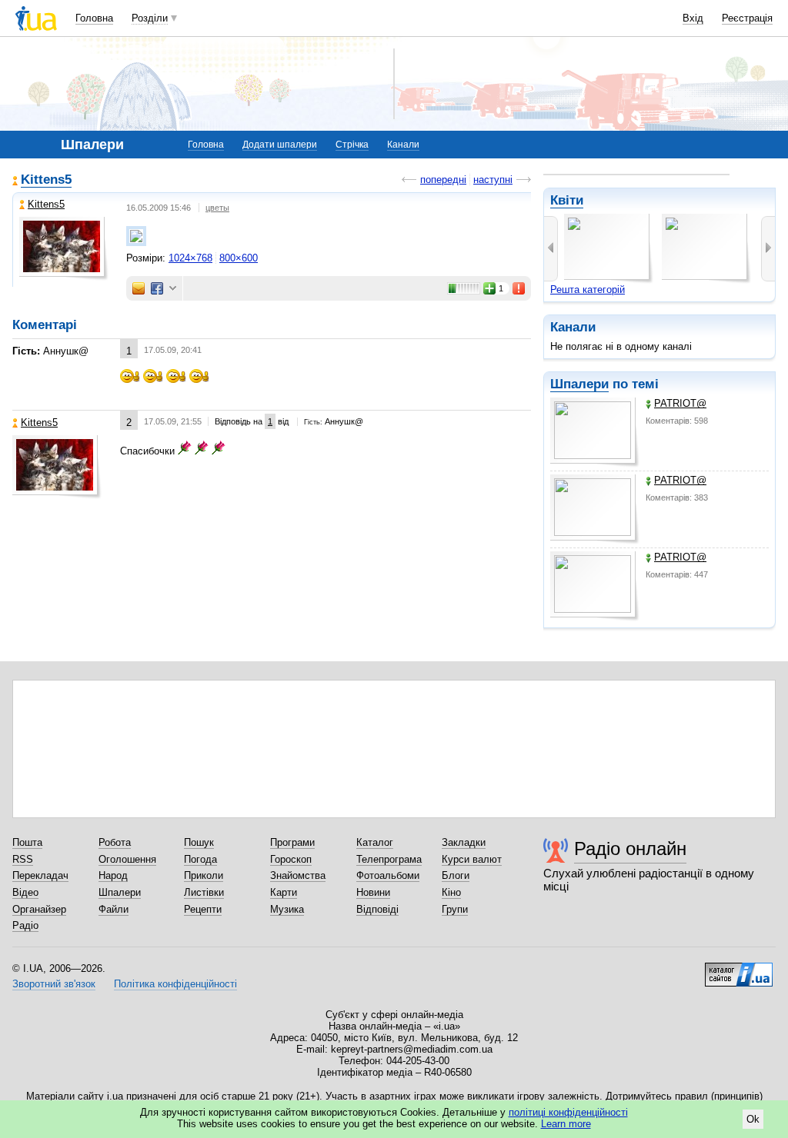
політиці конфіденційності (568, 1112)
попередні (443, 179)
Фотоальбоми (387, 875)
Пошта (27, 842)
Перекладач (40, 875)
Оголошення (127, 859)
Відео (25, 892)
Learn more (566, 1124)
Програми (292, 842)
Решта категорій (587, 289)
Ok (753, 1119)
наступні (493, 179)
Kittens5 (46, 179)
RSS (22, 859)
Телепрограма (389, 859)
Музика (287, 909)
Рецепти (203, 909)
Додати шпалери (279, 144)
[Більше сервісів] (172, 288)
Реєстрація (747, 18)
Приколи (203, 875)
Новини (373, 892)
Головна (94, 18)
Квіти (566, 200)
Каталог (374, 842)
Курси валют (472, 859)
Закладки (464, 842)
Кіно (451, 892)
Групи (455, 909)
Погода (200, 859)
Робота (114, 842)
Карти (283, 892)
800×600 (238, 258)
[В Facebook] (157, 288)
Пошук (199, 842)
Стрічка (352, 144)
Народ (113, 875)
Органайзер (39, 909)
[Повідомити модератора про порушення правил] (519, 288)
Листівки (204, 892)
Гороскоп (291, 859)
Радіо (25, 925)
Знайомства (298, 875)
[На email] (138, 288)
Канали (403, 144)
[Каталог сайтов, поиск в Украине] (739, 969)
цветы (217, 207)
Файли (113, 909)
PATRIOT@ (680, 403)
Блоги (455, 875)
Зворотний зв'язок (53, 984)
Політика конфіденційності (175, 984)
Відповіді (377, 909)
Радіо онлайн (630, 848)
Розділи (150, 18)
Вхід (693, 18)
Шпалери (579, 384)
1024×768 (190, 258)
